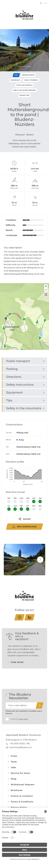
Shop (13, 779)
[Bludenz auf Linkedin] (29, 617)
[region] (24, 334)
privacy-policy (23, 719)
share (27, 519)
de (41, 3)
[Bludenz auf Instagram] (19, 617)
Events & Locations (22, 796)
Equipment (14, 392)
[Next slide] (40, 559)
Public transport (18, 361)
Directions (13, 377)
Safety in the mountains (23, 408)
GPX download (27, 526)
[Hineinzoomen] (46, 286)
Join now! (17, 662)
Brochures (16, 790)
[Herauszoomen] (46, 290)
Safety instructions (20, 384)
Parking (12, 369)
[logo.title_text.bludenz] (24, 15)
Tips (9, 400)
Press (14, 756)
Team (14, 762)
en (46, 3)
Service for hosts (20, 773)
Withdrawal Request (22, 784)
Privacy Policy (19, 807)
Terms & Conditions (22, 801)
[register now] (39, 705)
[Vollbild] (46, 294)
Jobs (13, 767)
